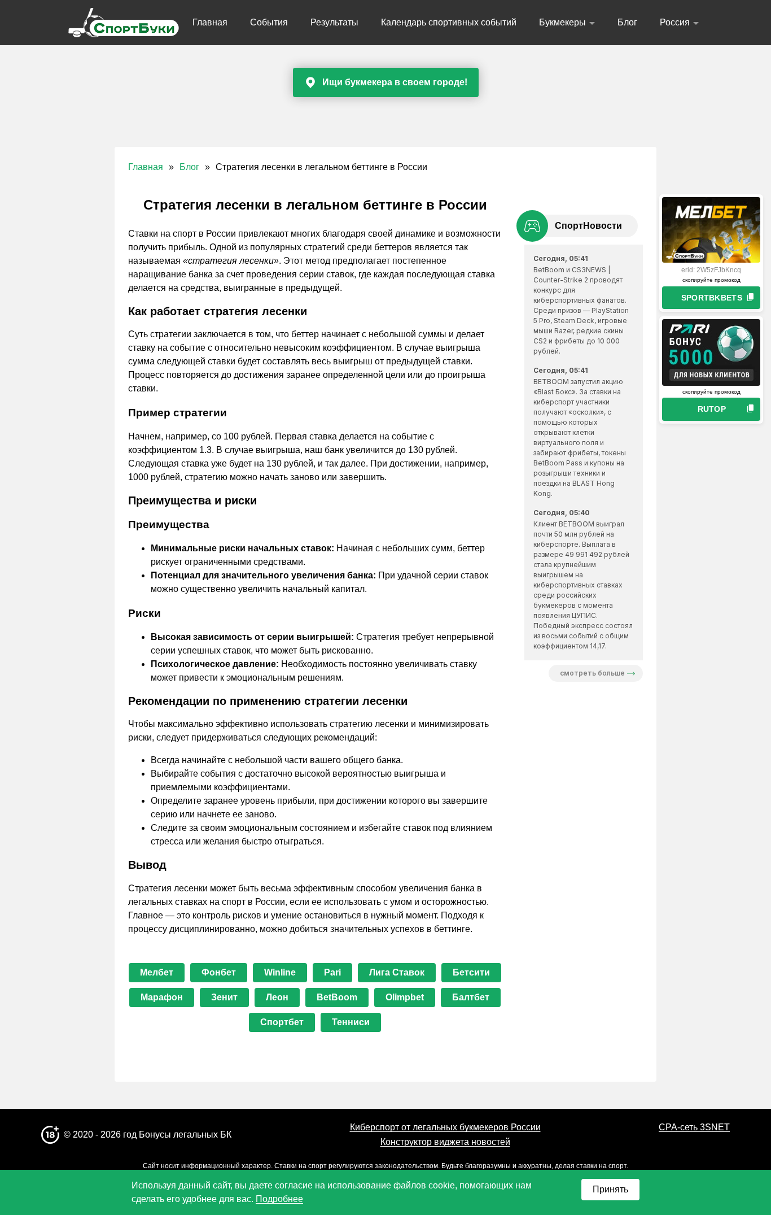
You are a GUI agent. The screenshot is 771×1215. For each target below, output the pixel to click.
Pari (332, 972)
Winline (280, 972)
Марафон (162, 997)
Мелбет (156, 972)
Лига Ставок (396, 972)
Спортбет (282, 1022)
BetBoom (337, 997)
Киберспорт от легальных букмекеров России (445, 1127)
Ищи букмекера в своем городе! (394, 82)
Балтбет (470, 997)
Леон (277, 997)
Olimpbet (405, 997)
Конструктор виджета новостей (445, 1142)
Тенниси (351, 1022)
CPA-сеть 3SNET (694, 1127)
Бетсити (471, 972)
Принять (610, 1189)
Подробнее (279, 1199)
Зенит (224, 997)
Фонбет (218, 972)
